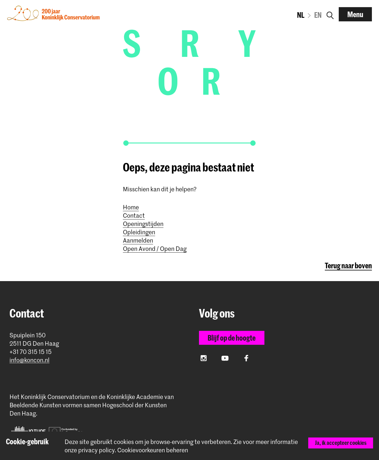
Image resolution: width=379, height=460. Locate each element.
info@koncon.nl (29, 360)
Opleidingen (139, 232)
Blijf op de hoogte (232, 337)
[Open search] (330, 14)
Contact (134, 215)
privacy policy (96, 450)
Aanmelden (138, 240)
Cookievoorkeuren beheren (152, 450)
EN (318, 14)
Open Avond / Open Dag (155, 248)
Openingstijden (143, 223)
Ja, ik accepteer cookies (341, 442)
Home (131, 207)
